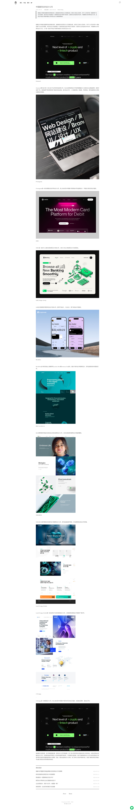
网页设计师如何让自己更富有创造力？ (46, 780)
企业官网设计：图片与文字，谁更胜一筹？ (47, 783)
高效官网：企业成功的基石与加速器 (45, 786)
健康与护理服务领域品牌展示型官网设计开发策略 (49, 771)
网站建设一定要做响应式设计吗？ (45, 777)
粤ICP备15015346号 (67, 803)
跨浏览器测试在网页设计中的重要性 (45, 774)
